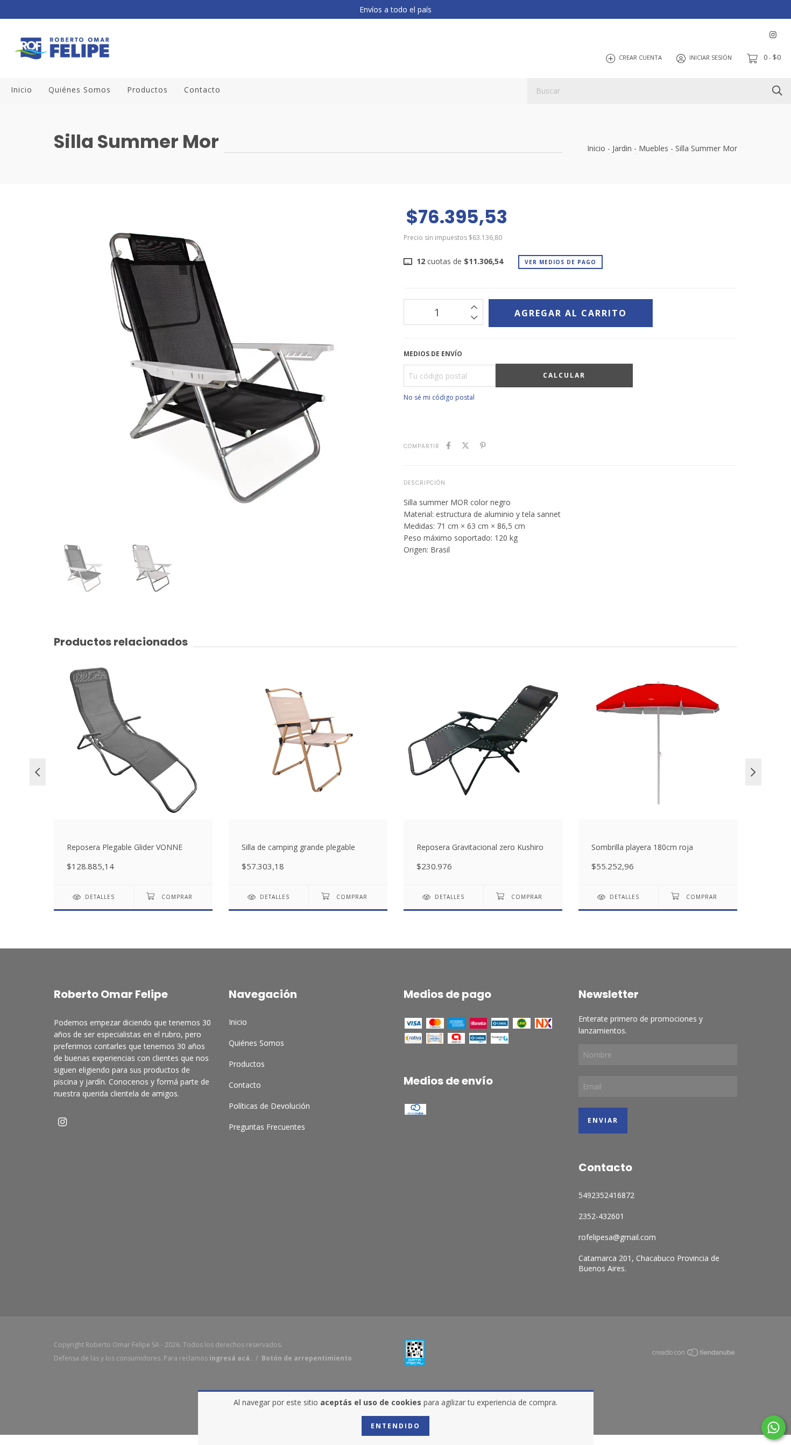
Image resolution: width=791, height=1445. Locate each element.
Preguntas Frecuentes (267, 1127)
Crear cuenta (640, 58)
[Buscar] (777, 90)
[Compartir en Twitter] (465, 445)
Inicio (21, 89)
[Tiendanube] (694, 1354)
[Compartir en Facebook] (448, 445)
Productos (147, 89)
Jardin (622, 148)
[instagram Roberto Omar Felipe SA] (773, 34)
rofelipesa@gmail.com (617, 1237)
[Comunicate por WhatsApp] (773, 1427)
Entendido (395, 1425)
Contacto (202, 89)
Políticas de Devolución (269, 1106)
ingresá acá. (230, 1358)
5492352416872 (606, 1195)
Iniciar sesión (710, 58)
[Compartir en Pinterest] (483, 445)
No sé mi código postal (439, 397)
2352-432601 (601, 1216)
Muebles (653, 148)
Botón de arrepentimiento (307, 1358)
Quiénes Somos (79, 89)
